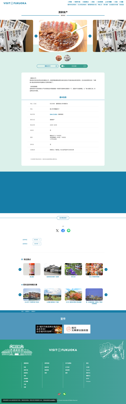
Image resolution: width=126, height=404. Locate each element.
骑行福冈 (106, 4)
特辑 (70, 2)
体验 (93, 2)
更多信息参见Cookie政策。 (49, 400)
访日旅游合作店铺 (113, 4)
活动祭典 (100, 2)
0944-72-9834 (53, 114)
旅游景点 (86, 2)
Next (90, 36)
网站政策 (67, 370)
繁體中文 (88, 375)
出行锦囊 (109, 2)
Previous (36, 36)
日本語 (87, 367)
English (88, 370)
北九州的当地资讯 (82, 4)
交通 (116, 2)
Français (88, 381)
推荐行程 (77, 2)
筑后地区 (36, 239)
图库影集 (47, 370)
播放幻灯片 (48, 66)
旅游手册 (47, 367)
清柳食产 (33, 311)
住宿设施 (121, 4)
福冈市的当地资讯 (72, 4)
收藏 (122, 2)
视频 (46, 372)
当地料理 (36, 243)
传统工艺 (100, 4)
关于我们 (67, 367)
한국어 (87, 378)
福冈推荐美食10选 (92, 4)
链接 (66, 372)
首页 (22, 311)
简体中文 (88, 372)
